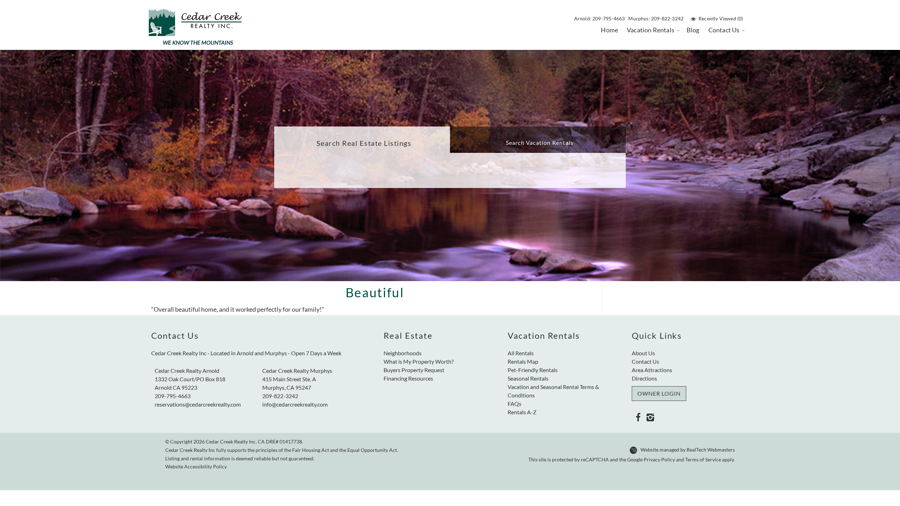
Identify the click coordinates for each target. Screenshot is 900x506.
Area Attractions (652, 369)
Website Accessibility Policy (196, 466)
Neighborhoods (403, 353)
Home (609, 30)
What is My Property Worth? (419, 361)
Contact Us (724, 30)
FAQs (514, 403)
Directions (644, 378)
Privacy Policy (659, 459)
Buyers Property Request (414, 369)
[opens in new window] (638, 417)
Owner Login (659, 393)
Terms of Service (703, 459)
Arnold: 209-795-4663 (599, 18)
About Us (643, 353)
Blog (693, 30)
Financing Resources (408, 378)
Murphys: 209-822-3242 (655, 18)
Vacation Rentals (650, 30)
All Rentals (521, 353)
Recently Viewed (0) (721, 18)
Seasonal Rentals (528, 378)
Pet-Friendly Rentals (533, 369)
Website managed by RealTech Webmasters (688, 450)
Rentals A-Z (522, 412)
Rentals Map (523, 361)
